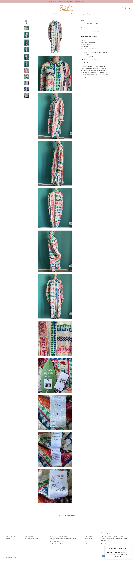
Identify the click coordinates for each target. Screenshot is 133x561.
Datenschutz (88, 539)
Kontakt (8, 539)
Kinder (95, 14)
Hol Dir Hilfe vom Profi (56, 544)
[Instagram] (105, 543)
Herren (49, 14)
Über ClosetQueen (11, 536)
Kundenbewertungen (31, 539)
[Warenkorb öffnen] (129, 8)
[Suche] (125, 8)
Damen (43, 14)
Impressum (88, 536)
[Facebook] (101, 543)
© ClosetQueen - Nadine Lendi (12, 555)
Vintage (82, 14)
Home (37, 14)
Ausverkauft (95, 32)
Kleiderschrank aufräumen (58, 541)
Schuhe (76, 14)
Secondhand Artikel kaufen (33, 536)
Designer (89, 14)
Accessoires (62, 14)
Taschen (55, 14)
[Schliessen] (129, 546)
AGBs (86, 541)
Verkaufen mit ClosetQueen (58, 536)
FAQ (86, 544)
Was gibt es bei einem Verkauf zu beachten (63, 539)
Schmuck (70, 14)
